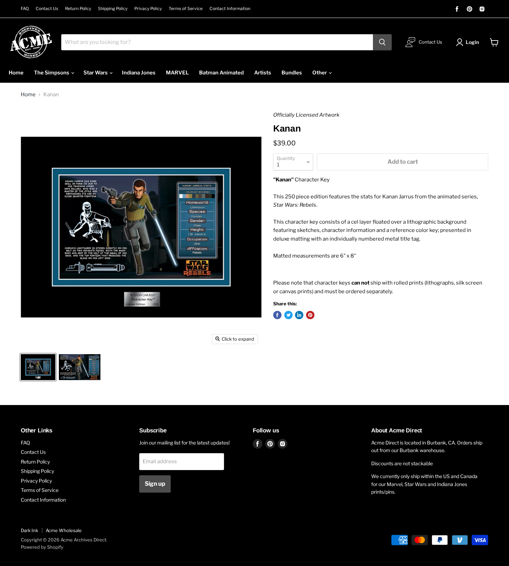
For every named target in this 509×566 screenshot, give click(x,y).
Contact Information (229, 8)
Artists (262, 73)
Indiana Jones (138, 73)
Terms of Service (186, 8)
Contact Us (47, 8)
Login (472, 42)
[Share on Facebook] (277, 315)
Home (16, 73)
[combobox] (217, 42)
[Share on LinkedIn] (299, 315)
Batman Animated (221, 73)
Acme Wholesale (64, 530)
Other (320, 73)
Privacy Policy (148, 8)
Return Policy (78, 8)
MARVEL (177, 73)
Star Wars (96, 73)
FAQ (25, 8)
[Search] (382, 42)
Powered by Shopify (42, 547)
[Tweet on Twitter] (288, 315)
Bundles (292, 73)
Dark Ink (29, 530)
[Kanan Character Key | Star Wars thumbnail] (38, 367)
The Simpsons (52, 73)
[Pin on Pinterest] (310, 315)
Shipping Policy (112, 8)
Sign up (155, 483)
